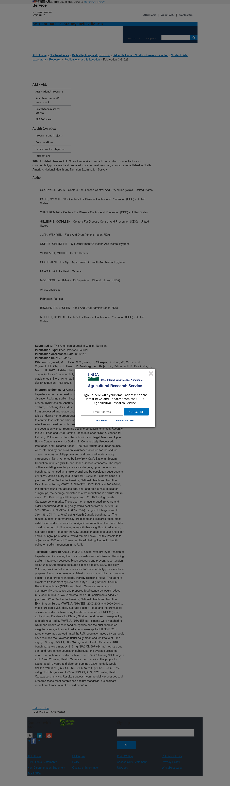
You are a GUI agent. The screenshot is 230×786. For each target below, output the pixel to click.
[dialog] (115, 398)
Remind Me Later (125, 420)
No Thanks (101, 420)
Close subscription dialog (151, 373)
